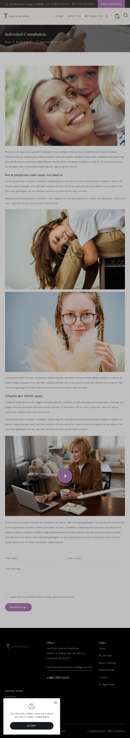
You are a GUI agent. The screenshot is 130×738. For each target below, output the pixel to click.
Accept (31, 725)
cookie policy (42, 716)
